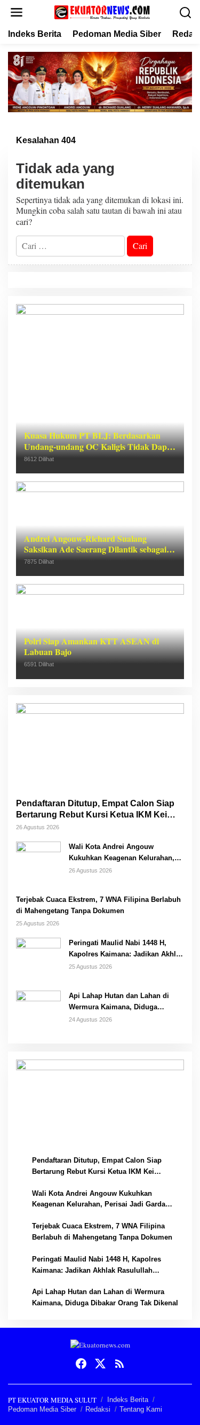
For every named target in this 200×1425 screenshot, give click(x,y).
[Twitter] (100, 1364)
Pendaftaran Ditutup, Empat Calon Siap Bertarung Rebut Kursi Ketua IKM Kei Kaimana (95, 810)
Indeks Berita (127, 1400)
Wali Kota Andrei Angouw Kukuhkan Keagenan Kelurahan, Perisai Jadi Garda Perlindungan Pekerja (123, 853)
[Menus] (16, 12)
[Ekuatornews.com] (102, 11)
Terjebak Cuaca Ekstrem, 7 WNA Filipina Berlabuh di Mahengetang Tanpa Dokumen (98, 905)
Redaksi (97, 1409)
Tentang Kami (140, 1409)
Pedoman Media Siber (42, 1409)
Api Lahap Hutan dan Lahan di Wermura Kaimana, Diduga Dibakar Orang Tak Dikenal (119, 1002)
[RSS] (119, 1364)
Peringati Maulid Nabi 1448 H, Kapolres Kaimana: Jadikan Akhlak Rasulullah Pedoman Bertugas (126, 949)
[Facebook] (81, 1364)
